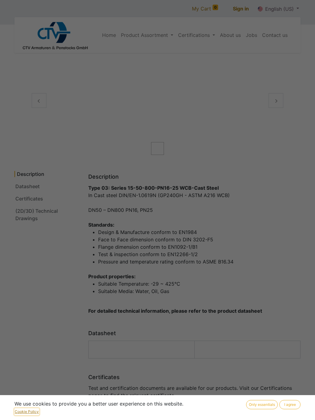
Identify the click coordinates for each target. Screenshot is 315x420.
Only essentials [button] (262, 404)
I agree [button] (290, 404)
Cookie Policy (27, 411)
